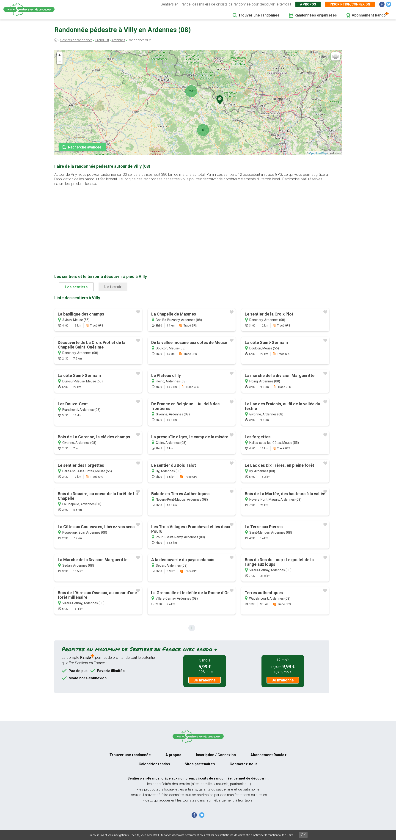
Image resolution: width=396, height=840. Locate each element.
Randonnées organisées (315, 15)
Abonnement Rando (369, 15)
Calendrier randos (154, 764)
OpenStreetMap (318, 153)
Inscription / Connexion (216, 755)
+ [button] (59, 55)
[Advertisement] (191, 223)
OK (303, 835)
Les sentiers (76, 287)
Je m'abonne (205, 680)
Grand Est (102, 40)
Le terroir (113, 286)
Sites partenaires (200, 764)
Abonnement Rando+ (268, 755)
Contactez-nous (244, 764)
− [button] (59, 61)
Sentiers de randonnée (76, 40)
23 (191, 91)
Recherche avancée (84, 147)
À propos (308, 4)
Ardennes (118, 40)
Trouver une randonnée (259, 15)
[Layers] (335, 56)
